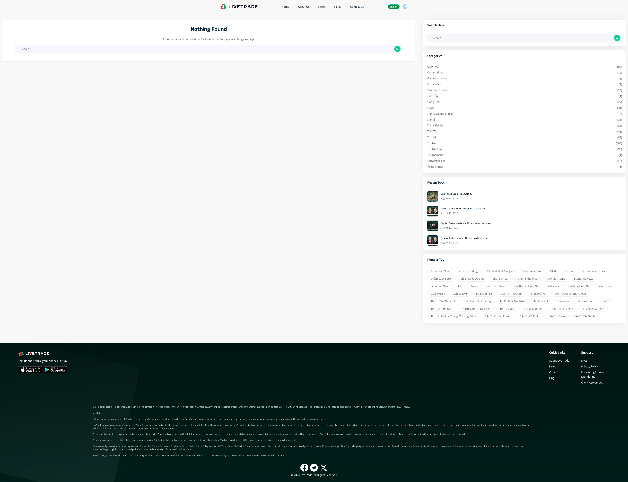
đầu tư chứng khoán (498, 316)
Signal (337, 7)
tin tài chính (585, 301)
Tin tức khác (435, 149)
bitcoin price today (593, 271)
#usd (552, 271)
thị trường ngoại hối (444, 301)
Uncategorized (436, 161)
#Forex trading (468, 271)
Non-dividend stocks (440, 114)
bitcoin (568, 271)
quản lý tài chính (511, 293)
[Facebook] (304, 468)
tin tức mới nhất (533, 309)
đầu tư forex (557, 316)
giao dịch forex (496, 286)
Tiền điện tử (435, 125)
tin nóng (563, 301)
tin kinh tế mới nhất (512, 301)
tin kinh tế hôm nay (478, 301)
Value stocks (435, 167)
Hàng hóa (433, 102)
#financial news (441, 271)
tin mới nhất (542, 301)
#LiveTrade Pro (531, 271)
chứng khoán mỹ (528, 278)
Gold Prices (438, 293)
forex (474, 286)
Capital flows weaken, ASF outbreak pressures (466, 224)
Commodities (435, 72)
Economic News (583, 278)
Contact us (357, 7)
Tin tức (431, 143)
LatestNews (460, 293)
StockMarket (538, 293)
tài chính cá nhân (593, 309)
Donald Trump (556, 278)
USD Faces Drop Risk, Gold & (456, 194)
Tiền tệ (431, 131)
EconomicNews (440, 286)
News (321, 7)
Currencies (434, 84)
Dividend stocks (437, 90)
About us (303, 7)
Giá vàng (553, 286)
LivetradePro (484, 293)
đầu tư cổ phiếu (530, 316)
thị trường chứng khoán (570, 293)
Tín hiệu (432, 137)
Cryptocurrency (437, 78)
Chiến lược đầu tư (472, 278)
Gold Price (605, 286)
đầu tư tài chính (584, 316)
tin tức (606, 301)
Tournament (435, 155)
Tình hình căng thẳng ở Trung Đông (453, 316)
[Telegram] (314, 468)
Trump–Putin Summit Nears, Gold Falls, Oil (464, 239)
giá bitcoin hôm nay (527, 286)
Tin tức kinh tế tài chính (475, 309)
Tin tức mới (507, 309)
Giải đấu (432, 96)
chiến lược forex (441, 278)
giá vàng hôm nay (579, 286)
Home (285, 7)
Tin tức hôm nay (441, 309)
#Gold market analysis (500, 271)
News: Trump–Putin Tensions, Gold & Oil (462, 209)
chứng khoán (500, 278)
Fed (460, 286)
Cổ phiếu (432, 66)
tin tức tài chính (562, 309)
